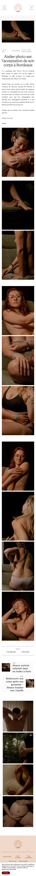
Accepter (6, 873)
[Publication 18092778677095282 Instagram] (18, 811)
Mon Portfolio (18, 856)
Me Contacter (23, 861)
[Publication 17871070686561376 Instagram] (18, 779)
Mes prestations (28, 856)
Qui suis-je (12, 861)
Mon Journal (7, 856)
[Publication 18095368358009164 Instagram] (18, 716)
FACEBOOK (11, 652)
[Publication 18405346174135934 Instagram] (18, 748)
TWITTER (25, 652)
